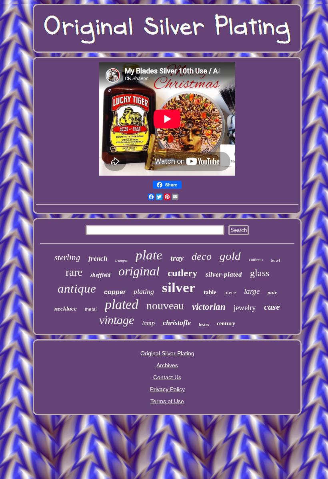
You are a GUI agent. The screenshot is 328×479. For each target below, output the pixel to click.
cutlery (183, 272)
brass (204, 324)
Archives (167, 365)
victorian (209, 307)
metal (91, 309)
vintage (116, 320)
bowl (275, 260)
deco (202, 256)
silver (179, 287)
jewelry (245, 307)
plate (149, 255)
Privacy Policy (167, 389)
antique (77, 288)
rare (74, 272)
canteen (256, 259)
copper (115, 292)
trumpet (121, 260)
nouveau (165, 305)
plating (144, 291)
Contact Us (167, 377)
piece (230, 292)
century (226, 324)
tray (177, 257)
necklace (65, 308)
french (97, 258)
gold (230, 255)
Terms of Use (167, 401)
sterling (67, 257)
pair (272, 292)
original (139, 271)
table (210, 292)
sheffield (100, 275)
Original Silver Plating (167, 353)
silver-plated (224, 274)
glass (259, 273)
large (252, 291)
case (272, 307)
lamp (148, 323)
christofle (177, 323)
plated (121, 304)
